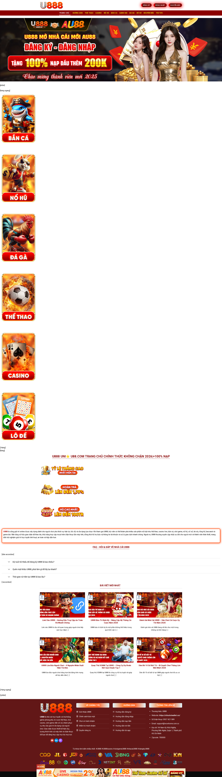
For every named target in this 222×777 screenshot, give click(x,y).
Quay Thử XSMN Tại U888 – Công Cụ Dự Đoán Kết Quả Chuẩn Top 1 (111, 666)
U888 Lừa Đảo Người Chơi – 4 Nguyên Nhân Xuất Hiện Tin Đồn (62, 666)
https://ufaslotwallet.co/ (169, 715)
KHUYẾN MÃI (149, 13)
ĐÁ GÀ (131, 13)
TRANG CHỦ (64, 13)
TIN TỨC (159, 13)
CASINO (98, 13)
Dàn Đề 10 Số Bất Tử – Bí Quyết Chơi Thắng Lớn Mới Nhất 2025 (159, 666)
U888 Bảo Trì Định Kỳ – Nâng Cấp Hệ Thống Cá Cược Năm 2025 (111, 621)
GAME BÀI (123, 13)
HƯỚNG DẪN (78, 13)
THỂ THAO (89, 13)
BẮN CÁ (114, 13)
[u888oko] (51, 5)
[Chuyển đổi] (9, 562)
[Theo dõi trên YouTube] (52, 740)
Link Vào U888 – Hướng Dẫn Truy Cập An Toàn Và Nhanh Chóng (62, 621)
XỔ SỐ (139, 13)
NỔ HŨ (106, 13)
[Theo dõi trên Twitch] (60, 740)
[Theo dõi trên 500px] (56, 740)
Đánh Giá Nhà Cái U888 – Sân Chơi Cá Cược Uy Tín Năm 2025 (160, 621)
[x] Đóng (40, 767)
